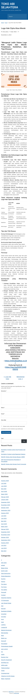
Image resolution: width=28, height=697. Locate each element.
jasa (2, 606)
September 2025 (5, 510)
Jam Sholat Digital (6, 603)
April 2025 (4, 524)
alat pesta (4, 562)
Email (3, 413)
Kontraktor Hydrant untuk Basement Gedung (13, 454)
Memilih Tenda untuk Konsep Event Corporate (13, 464)
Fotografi (3, 592)
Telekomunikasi (5, 668)
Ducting (3, 579)
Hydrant (3, 595)
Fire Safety (4, 589)
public (2, 654)
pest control (4, 649)
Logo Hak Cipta (7, 378)
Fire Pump (4, 587)
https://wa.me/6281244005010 (15, 368)
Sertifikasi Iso (5, 662)
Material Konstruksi (6, 630)
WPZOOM (16, 693)
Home (2, 22)
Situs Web (3, 420)
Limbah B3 (4, 627)
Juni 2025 (4, 518)
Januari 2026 (4, 499)
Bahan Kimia (4, 568)
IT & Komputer (5, 600)
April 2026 (4, 491)
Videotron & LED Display (8, 676)
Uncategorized (5, 673)
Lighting (3, 624)
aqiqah (3, 565)
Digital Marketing (5, 576)
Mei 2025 (3, 521)
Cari (2, 438)
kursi (2, 619)
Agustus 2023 (5, 542)
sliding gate (4, 665)
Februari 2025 (5, 529)
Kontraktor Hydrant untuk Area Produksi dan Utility (13, 450)
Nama (3, 407)
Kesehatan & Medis (6, 611)
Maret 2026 (4, 494)
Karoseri (3, 608)
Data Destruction (5, 573)
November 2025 (5, 505)
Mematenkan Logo (21, 378)
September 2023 (5, 540)
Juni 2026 (4, 486)
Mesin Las (4, 638)
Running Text (4, 657)
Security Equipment (6, 660)
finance (3, 581)
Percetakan (4, 643)
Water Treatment (5, 678)
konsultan (3, 614)
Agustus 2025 (5, 513)
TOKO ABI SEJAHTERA (9, 5)
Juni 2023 (4, 548)
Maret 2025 (4, 526)
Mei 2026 (3, 489)
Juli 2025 (3, 516)
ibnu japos (5, 31)
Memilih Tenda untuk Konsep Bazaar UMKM (13, 457)
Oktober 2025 (5, 507)
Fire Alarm (4, 584)
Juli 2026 (3, 483)
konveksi (3, 616)
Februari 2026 (5, 497)
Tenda (2, 670)
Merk (2, 635)
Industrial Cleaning (6, 597)
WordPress (11, 691)
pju (2, 651)
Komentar (4, 391)
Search (24, 16)
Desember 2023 (5, 532)
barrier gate (4, 570)
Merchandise (4, 633)
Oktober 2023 (5, 537)
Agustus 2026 (5, 480)
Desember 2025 (5, 502)
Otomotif (3, 641)
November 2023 (5, 534)
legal (6, 22)
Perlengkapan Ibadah (7, 646)
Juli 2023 (3, 545)
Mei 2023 (3, 551)
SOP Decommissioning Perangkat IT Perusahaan (11, 460)
